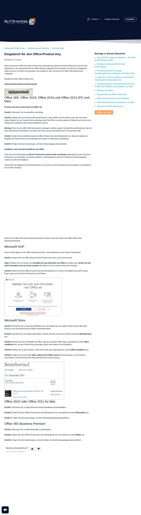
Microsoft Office (58, 48)
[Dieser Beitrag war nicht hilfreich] (39, 449)
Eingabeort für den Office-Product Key (111, 94)
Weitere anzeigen (104, 112)
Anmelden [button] (130, 19)
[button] (88, 19)
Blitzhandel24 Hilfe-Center (14, 48)
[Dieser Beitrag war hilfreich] (32, 449)
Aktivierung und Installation (38, 48)
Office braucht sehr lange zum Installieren (113, 98)
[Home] (19, 19)
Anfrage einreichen (112, 19)
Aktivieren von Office (105, 90)
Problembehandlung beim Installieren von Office (116, 102)
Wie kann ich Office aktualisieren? (110, 106)
